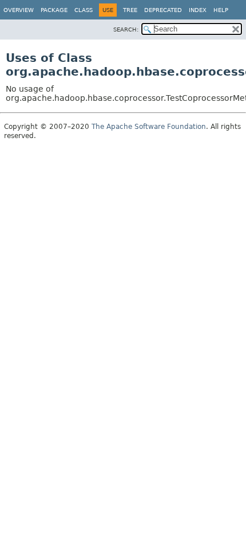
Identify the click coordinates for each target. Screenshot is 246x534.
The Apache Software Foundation (149, 127)
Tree (130, 10)
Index (198, 10)
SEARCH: (125, 29)
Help (220, 10)
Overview (18, 10)
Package (54, 10)
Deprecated (163, 10)
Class (83, 10)
